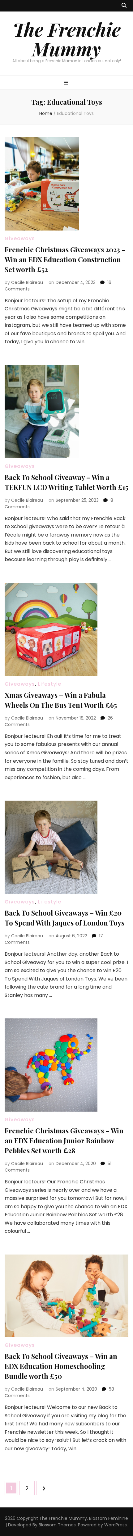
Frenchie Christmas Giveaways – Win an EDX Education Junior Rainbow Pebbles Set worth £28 (64, 1140)
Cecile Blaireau (27, 282)
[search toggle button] (124, 6)
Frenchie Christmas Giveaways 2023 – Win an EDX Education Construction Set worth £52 (65, 259)
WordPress (115, 1525)
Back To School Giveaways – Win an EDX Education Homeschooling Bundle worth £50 (61, 1366)
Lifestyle (49, 684)
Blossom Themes (57, 1525)
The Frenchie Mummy (67, 38)
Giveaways (20, 238)
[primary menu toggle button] (67, 83)
